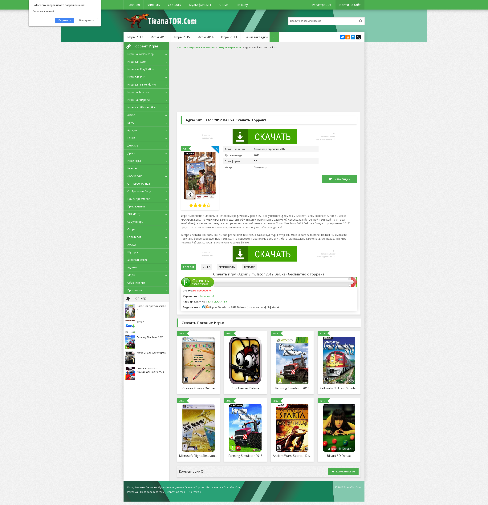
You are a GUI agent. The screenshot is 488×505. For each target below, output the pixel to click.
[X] (358, 37)
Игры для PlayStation (140, 69)
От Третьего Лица (139, 191)
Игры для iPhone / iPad (142, 107)
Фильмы (154, 5)
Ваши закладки (260, 37)
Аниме (223, 5)
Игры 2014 (205, 37)
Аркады (132, 130)
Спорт (131, 229)
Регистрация (321, 5)
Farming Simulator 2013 (292, 388)
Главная (134, 5)
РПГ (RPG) (133, 214)
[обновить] (207, 296)
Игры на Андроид (138, 100)
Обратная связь (176, 492)
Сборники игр (136, 282)
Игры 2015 (182, 37)
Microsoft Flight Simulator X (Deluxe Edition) (198, 456)
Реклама (132, 492)
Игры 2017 (135, 37)
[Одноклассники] (347, 37)
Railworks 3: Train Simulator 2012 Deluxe (339, 388)
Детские (132, 145)
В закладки (342, 179)
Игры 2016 (158, 37)
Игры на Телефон (138, 92)
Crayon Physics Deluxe (198, 388)
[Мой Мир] (353, 37)
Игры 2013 (229, 37)
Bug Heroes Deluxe (245, 388)
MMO (130, 122)
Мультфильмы (200, 5)
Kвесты (132, 168)
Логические (134, 176)
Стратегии (134, 237)
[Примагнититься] (352, 286)
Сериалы (174, 5)
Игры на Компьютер (140, 54)
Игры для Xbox (136, 61)
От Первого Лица (138, 183)
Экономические (137, 260)
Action (131, 115)
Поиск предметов (138, 199)
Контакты (195, 492)
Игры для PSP (136, 77)
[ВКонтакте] (342, 37)
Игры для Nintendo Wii (141, 84)
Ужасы (131, 244)
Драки (131, 153)
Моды (131, 275)
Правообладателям (152, 492)
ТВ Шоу (242, 5)
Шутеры (132, 252)
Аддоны (132, 267)
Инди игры (134, 160)
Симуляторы (135, 221)
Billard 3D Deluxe (339, 456)
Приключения (136, 206)
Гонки (131, 138)
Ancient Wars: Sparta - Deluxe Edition (292, 456)
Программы (134, 290)
